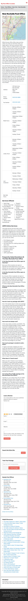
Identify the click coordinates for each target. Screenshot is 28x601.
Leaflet (11, 39)
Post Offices (8, 7)
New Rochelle (21, 7)
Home (2, 7)
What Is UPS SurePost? (9, 564)
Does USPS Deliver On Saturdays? (12, 540)
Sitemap (14, 598)
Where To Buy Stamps (9, 561)
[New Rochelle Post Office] (14, 26)
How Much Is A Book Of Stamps (11, 526)
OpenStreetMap (18, 39)
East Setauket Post (8, 498)
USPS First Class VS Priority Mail (12, 567)
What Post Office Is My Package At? (12, 532)
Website (5, 426)
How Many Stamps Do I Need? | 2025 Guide (15, 521)
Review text (6, 400)
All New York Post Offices (7, 511)
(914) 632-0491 (16, 102)
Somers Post (7, 485)
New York (14, 7)
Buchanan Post (7, 479)
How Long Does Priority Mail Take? (12, 565)
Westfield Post (7, 492)
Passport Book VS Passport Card (12, 556)
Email (5, 421)
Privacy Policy (9, 598)
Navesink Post (7, 504)
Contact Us (19, 598)
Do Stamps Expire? (8, 562)
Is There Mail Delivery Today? (11, 568)
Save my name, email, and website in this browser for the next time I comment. (14, 434)
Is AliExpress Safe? (8, 559)
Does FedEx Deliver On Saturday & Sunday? (14, 548)
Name (5, 416)
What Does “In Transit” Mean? (11, 557)
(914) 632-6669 (16, 97)
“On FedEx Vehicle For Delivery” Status (13, 528)
